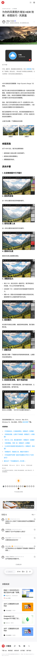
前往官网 (25, 422)
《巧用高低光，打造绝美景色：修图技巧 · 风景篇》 (19, 431)
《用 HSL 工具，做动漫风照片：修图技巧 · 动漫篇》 (19, 440)
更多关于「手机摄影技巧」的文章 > (14, 461)
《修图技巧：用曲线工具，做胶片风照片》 (17, 452)
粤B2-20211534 (5, 655)
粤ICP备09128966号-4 (29, 654)
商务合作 (16, 650)
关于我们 (22, 650)
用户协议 (28, 650)
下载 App (4, 650)
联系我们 (10, 650)
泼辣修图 (28, 69)
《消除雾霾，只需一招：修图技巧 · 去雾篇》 (17, 443)
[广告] (18, 505)
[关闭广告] (33, 502)
